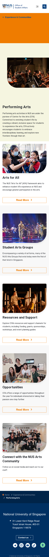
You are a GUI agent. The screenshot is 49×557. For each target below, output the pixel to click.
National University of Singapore (22, 556)
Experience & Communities (18, 17)
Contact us (23, 537)
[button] (44, 7)
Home (7, 495)
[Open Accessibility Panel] (42, 545)
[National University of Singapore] (7, 6)
